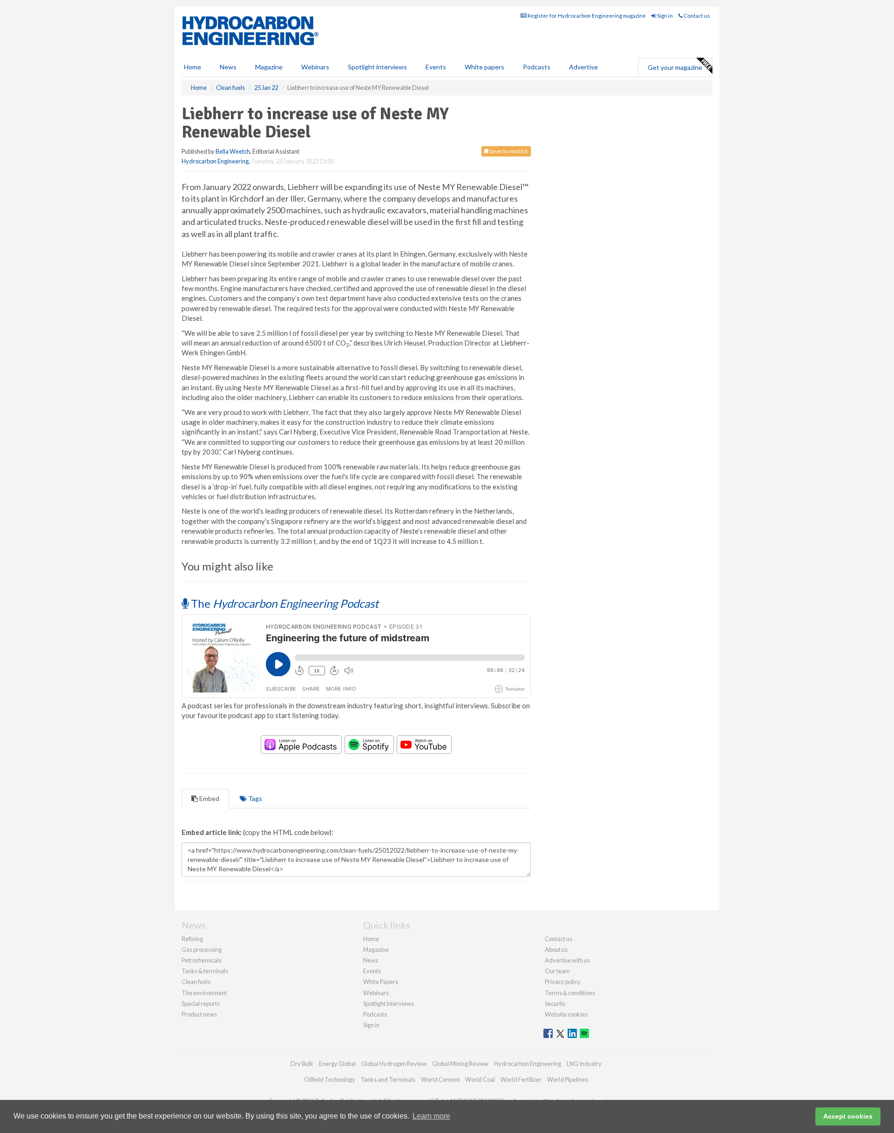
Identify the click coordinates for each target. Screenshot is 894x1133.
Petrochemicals (202, 960)
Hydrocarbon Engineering (215, 161)
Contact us (696, 16)
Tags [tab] (254, 798)
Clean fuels (196, 981)
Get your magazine (675, 67)
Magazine (269, 67)
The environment (204, 993)
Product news (199, 1014)
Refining (192, 939)
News (370, 960)
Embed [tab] (208, 798)
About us (556, 949)
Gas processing (202, 949)
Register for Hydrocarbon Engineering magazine (586, 16)
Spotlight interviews (377, 67)
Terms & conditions (570, 993)
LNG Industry (584, 1063)
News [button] (228, 67)
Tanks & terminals (205, 971)
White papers (484, 67)
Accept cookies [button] (848, 1116)
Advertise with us (567, 960)
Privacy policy (563, 981)
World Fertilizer (521, 1079)
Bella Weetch (233, 151)
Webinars (315, 67)
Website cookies (566, 1014)
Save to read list (508, 151)
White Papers (380, 981)
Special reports (201, 1003)
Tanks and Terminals (388, 1079)
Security (555, 1003)
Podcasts (536, 67)
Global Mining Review (460, 1063)
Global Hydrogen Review (394, 1063)
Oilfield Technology (329, 1079)
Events (436, 67)
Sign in (664, 16)
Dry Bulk (302, 1063)
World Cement (440, 1079)
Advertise (583, 67)
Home (192, 67)
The (284, 603)
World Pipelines (567, 1079)
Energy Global (337, 1063)
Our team (557, 971)
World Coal (480, 1079)
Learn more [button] (431, 1116)
